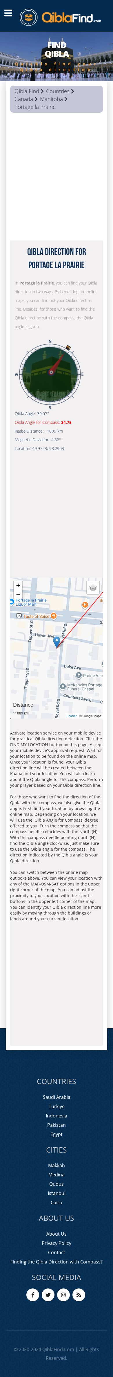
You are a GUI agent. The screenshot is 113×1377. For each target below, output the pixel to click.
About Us (56, 1234)
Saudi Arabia (56, 1097)
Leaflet (72, 716)
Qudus (56, 1184)
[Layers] (93, 587)
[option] (56, 56)
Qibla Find (26, 91)
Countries (58, 91)
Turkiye (57, 1106)
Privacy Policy (56, 1243)
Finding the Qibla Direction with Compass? (56, 1262)
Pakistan (56, 1125)
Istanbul (56, 1193)
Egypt (56, 1134)
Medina (56, 1174)
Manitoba (51, 99)
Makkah (56, 1165)
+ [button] (18, 585)
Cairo (56, 1202)
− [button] (18, 594)
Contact (56, 1252)
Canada (23, 99)
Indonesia (56, 1116)
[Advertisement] (56, 178)
